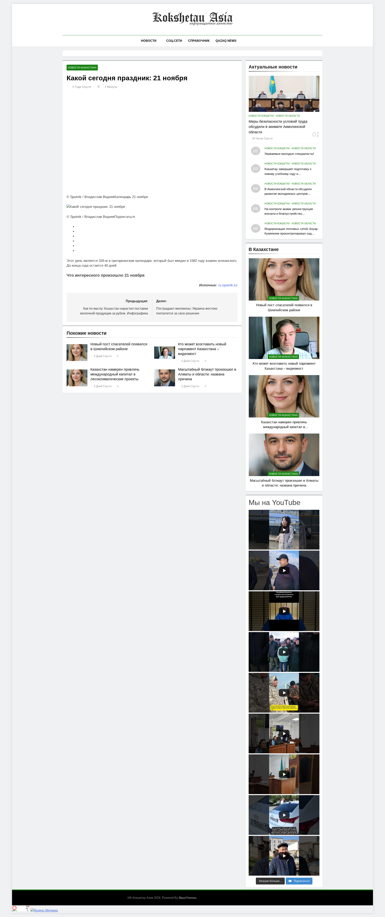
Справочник (199, 40)
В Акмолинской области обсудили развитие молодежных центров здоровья (288, 193)
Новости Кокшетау (261, 115)
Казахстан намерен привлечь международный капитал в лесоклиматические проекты (114, 374)
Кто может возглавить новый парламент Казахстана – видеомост (202, 349)
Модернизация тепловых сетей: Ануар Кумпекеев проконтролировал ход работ (291, 233)
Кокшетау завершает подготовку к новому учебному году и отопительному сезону (287, 173)
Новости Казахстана (82, 67)
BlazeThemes (187, 897)
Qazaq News (226, 40)
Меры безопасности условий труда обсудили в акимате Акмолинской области (278, 126)
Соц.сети (174, 40)
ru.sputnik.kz (228, 285)
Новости (148, 40)
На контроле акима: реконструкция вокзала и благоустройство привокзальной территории (288, 213)
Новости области (288, 115)
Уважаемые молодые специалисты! (289, 153)
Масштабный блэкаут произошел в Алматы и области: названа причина (207, 374)
